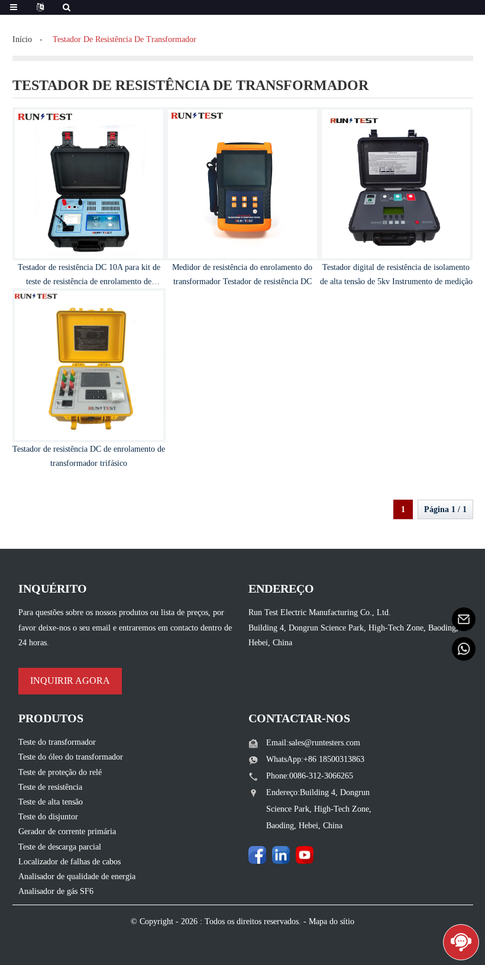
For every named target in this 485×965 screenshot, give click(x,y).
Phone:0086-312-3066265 (309, 775)
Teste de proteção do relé (60, 772)
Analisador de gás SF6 (55, 891)
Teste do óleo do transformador (70, 756)
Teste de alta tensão (50, 801)
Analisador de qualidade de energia (76, 876)
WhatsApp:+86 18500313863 (315, 759)
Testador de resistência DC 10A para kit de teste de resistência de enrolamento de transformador (89, 281)
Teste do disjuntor (48, 816)
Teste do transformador (57, 742)
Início (22, 39)
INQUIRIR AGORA (70, 681)
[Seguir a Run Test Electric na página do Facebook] (257, 855)
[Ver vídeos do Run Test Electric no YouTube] (304, 855)
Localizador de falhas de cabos (69, 861)
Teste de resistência (50, 787)
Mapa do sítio (331, 921)
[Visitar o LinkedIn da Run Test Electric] (281, 855)
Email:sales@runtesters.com (313, 742)
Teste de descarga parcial (59, 846)
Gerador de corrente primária (67, 831)
